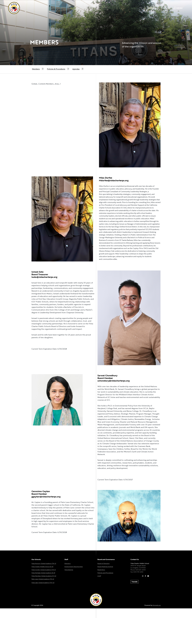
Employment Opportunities (73, 567)
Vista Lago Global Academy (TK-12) (43, 583)
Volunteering (68, 570)
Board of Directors (104, 563)
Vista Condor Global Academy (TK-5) (44, 570)
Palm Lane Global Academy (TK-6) (43, 579)
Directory (67, 563)
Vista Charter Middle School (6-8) (42, 567)
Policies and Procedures (105, 573)
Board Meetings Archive (105, 567)
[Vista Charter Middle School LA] (14, 8)
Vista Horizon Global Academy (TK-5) (44, 563)
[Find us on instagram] (142, 576)
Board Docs (101, 570)
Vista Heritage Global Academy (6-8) (43, 573)
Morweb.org (156, 605)
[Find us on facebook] (145, 576)
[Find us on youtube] (148, 576)
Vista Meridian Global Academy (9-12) (44, 576)
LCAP (99, 576)
